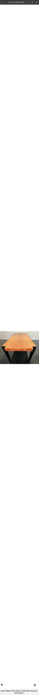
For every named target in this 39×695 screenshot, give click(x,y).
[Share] (32, 2)
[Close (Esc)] (36, 2)
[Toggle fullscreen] (27, 2)
